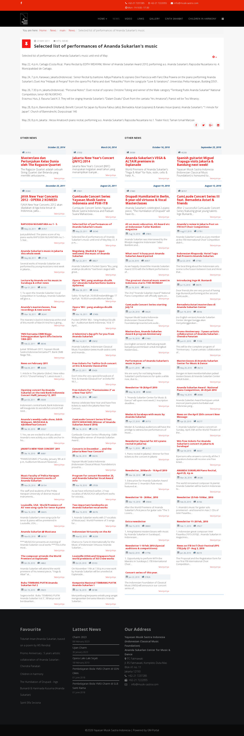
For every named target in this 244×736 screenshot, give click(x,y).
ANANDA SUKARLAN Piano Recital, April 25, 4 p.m (197, 471)
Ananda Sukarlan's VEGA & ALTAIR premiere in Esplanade (145, 161)
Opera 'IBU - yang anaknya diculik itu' (92, 308)
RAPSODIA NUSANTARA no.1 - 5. (39, 224)
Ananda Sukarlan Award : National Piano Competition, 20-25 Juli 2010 (197, 389)
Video (128, 18)
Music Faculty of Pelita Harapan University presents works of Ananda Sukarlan (40, 478)
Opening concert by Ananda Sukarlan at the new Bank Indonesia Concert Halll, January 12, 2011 (42, 392)
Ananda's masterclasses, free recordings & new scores (38, 308)
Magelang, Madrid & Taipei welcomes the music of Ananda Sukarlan (91, 253)
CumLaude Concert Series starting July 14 (146, 306)
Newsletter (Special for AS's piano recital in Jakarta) (145, 442)
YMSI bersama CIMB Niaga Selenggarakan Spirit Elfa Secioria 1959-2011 (41, 336)
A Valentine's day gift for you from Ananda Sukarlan (93, 335)
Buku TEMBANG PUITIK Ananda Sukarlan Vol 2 (39, 584)
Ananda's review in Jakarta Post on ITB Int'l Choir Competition (197, 225)
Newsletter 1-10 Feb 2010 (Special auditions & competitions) (145, 547)
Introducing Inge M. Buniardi (194, 280)
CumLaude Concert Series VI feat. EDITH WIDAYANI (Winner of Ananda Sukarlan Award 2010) (93, 422)
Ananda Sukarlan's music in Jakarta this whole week (42, 252)
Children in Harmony (202, 18)
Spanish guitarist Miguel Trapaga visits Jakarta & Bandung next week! (195, 161)
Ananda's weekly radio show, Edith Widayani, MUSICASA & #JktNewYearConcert (41, 422)
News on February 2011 (34, 363)
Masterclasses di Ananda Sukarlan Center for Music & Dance (197, 362)
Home (101, 18)
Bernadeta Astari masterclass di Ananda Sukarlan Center (196, 306)
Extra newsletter (135, 521)
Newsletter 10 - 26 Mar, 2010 (141, 497)
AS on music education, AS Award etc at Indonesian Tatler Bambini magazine (147, 226)
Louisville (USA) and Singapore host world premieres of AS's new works (93, 557)
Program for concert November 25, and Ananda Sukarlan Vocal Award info (93, 478)
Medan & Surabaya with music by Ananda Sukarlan (145, 415)
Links (141, 18)
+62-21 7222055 (158, 3)
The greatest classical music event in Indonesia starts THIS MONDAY (147, 281)
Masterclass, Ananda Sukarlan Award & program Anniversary (143, 332)
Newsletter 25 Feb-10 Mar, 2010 (195, 497)
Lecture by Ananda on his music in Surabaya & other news (41, 281)
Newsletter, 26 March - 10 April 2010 (146, 470)
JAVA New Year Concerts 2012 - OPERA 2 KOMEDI (39, 198)
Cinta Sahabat (174, 18)
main (62, 30)
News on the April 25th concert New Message (198, 415)
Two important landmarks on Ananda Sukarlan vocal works (90, 506)
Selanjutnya (59, 178)
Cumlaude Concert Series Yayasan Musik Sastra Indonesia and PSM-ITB (91, 199)
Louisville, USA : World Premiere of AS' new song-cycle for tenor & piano (43, 506)
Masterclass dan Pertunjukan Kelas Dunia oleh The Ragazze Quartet (41, 161)
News (116, 18)
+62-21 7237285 (136, 3)
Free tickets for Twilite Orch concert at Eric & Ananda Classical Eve (94, 364)
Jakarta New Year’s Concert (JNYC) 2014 (93, 159)
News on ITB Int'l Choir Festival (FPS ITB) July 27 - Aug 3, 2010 (198, 547)
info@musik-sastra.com (186, 3)
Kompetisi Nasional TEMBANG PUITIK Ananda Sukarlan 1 (94, 584)
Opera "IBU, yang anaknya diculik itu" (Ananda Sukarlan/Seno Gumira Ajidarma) (93, 283)
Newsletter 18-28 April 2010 (141, 387)
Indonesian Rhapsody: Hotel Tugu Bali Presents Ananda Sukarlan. (197, 255)
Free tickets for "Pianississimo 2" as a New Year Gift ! (93, 391)
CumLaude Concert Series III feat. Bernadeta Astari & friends (198, 199)
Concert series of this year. (141, 572)
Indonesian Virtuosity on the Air (91, 531)
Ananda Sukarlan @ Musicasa (38, 531)
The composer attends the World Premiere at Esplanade (41, 557)
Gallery (155, 18)
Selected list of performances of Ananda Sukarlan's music (92, 225)
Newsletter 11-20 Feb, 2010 (192, 521)
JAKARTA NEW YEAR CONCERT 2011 (40, 448)
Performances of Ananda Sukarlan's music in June (147, 362)
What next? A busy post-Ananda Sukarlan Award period (144, 255)
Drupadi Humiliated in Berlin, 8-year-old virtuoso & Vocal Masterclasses (147, 199)
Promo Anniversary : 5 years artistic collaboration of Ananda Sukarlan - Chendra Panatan (198, 334)
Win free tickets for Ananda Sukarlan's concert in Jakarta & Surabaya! (195, 443)
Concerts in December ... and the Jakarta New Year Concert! (91, 450)
